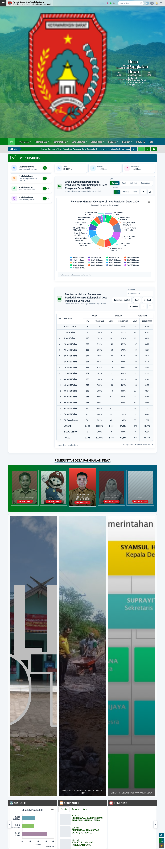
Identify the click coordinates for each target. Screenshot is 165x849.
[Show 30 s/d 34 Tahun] (131, 260)
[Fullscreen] (150, 191)
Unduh (135, 306)
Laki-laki (133, 183)
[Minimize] (143, 191)
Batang (126, 191)
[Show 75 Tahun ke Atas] (78, 268)
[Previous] (9, 824)
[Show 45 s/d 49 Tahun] (113, 262)
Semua (115, 183)
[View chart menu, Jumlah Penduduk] (23, 810)
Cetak (149, 300)
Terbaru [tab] (46, 809)
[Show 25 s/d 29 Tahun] (113, 260)
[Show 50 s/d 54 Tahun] (131, 262)
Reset (137, 300)
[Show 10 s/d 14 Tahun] (131, 257)
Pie (117, 191)
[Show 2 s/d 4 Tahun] (94, 257)
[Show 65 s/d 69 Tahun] (113, 265)
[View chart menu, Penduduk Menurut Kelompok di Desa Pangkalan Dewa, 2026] (149, 202)
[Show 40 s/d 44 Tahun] (95, 262)
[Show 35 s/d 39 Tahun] (77, 262)
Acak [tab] (56, 809)
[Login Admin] (154, 149)
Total (124, 183)
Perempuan (145, 183)
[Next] (155, 824)
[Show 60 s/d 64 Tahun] (95, 265)
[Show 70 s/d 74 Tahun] (131, 265)
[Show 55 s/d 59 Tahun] (77, 265)
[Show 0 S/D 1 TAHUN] (77, 257)
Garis (135, 191)
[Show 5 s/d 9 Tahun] (112, 257)
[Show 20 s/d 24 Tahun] (95, 260)
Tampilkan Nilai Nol (122, 300)
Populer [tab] (34, 809)
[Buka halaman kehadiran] (141, 149)
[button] (134, 149)
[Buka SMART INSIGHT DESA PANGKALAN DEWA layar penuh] (147, 149)
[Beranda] (11, 141)
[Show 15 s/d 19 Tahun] (77, 260)
